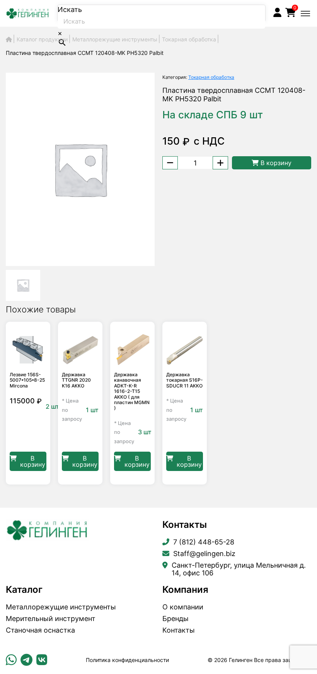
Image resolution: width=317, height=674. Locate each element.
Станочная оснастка (40, 630)
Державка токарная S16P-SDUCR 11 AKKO (184, 380)
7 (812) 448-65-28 (203, 542)
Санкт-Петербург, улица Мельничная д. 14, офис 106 (239, 569)
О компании (182, 607)
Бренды (175, 619)
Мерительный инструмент (50, 619)
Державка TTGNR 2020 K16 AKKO (76, 380)
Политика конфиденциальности (127, 660)
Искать (70, 9)
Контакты (178, 630)
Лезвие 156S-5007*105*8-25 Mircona (27, 380)
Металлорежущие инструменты (61, 607)
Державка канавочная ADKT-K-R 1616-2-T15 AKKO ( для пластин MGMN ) (132, 391)
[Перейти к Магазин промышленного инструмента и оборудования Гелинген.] (9, 39)
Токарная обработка (211, 77)
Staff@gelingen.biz (204, 554)
